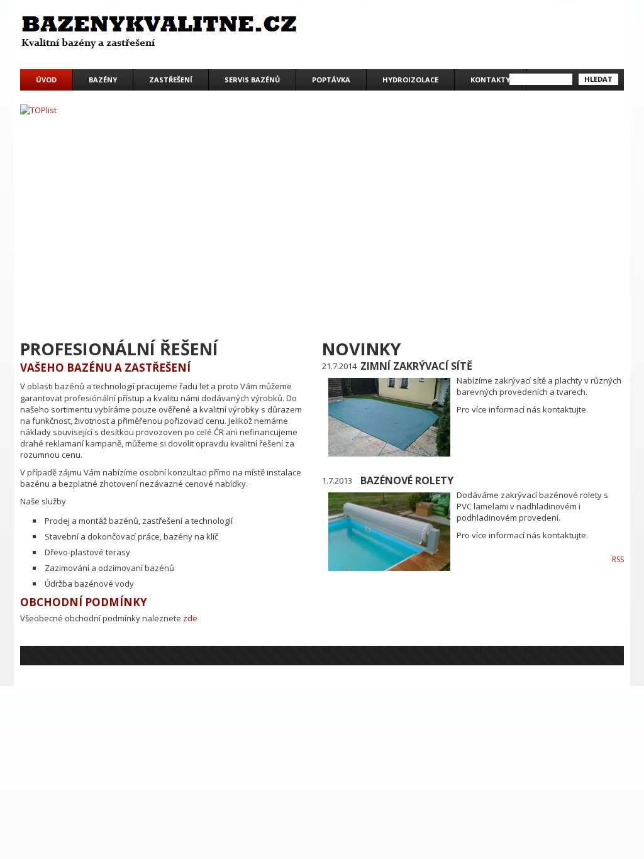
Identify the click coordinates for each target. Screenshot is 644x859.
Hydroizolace (410, 79)
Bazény (103, 79)
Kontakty (490, 79)
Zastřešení (170, 79)
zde (190, 618)
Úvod (46, 79)
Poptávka (331, 79)
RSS (618, 559)
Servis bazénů (252, 79)
